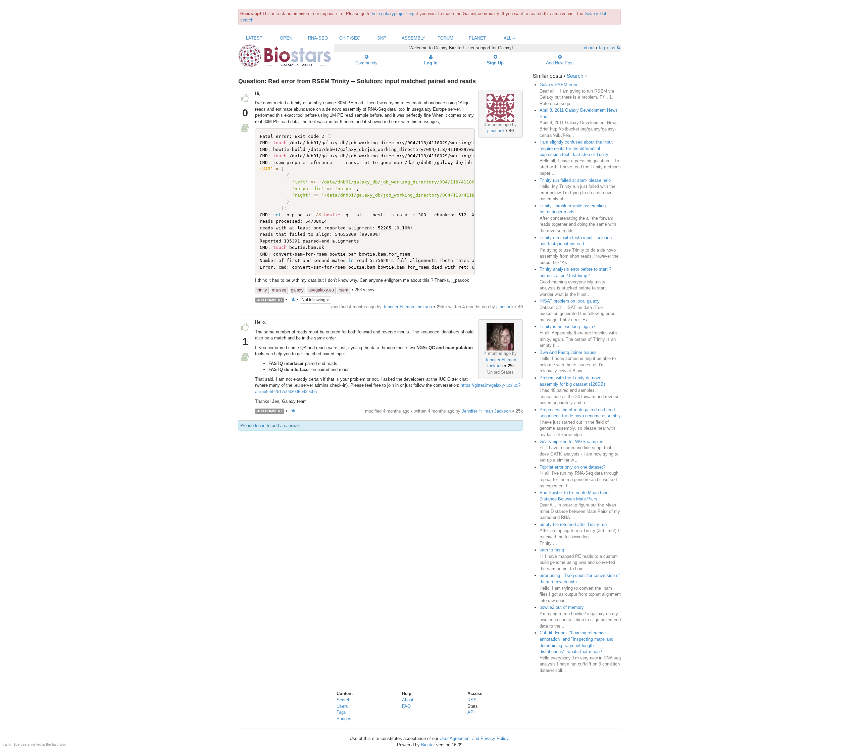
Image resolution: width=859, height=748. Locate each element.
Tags (341, 712)
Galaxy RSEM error (558, 84)
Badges (344, 718)
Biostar (428, 744)
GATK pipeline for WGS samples (571, 441)
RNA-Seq (318, 38)
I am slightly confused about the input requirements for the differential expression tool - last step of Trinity (576, 148)
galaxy (297, 289)
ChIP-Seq (349, 38)
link (292, 299)
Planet (477, 38)
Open (286, 38)
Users (342, 706)
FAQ (406, 706)
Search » (577, 75)
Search (343, 699)
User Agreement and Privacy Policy (474, 738)
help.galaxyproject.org (393, 13)
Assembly (413, 38)
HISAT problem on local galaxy (570, 301)
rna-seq (279, 289)
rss (613, 47)
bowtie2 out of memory (562, 607)
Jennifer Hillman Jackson (407, 306)
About (407, 699)
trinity (261, 289)
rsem (343, 289)
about (589, 47)
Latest (254, 38)
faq (602, 47)
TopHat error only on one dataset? (572, 467)
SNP (381, 38)
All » (509, 38)
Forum (445, 38)
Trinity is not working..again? (567, 326)
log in (260, 425)
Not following (314, 300)
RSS (471, 699)
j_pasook (496, 130)
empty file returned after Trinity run (573, 524)
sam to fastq (552, 549)
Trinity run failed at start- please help (575, 180)
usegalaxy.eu (321, 289)
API (471, 712)
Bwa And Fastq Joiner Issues (568, 352)
